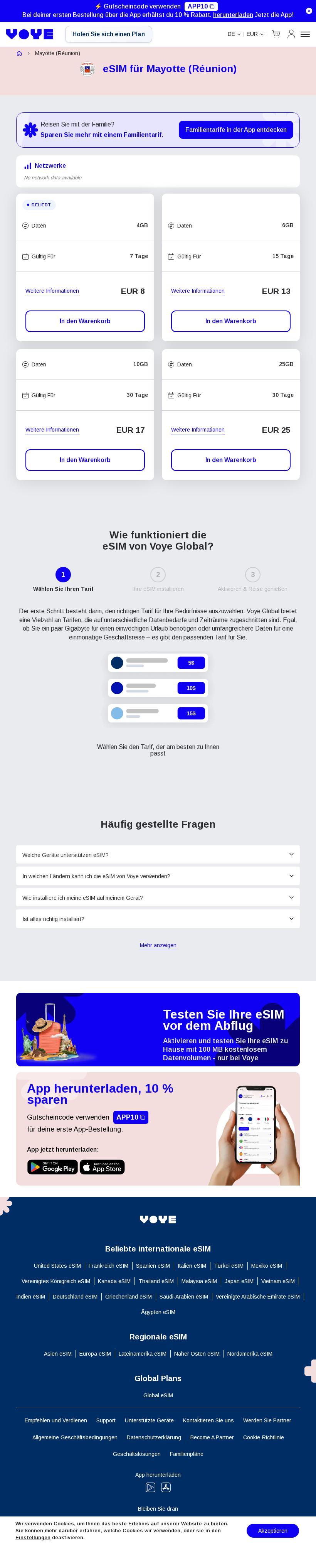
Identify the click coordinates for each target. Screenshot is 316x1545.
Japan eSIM (239, 1281)
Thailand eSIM (156, 1281)
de (231, 34)
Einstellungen (32, 1537)
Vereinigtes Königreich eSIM (56, 1281)
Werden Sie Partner (267, 1420)
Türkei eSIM (229, 1266)
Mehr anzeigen (158, 945)
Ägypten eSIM (158, 1312)
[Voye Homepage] (30, 34)
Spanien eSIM (153, 1266)
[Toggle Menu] (305, 34)
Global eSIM (158, 1395)
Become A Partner (212, 1437)
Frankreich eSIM (108, 1266)
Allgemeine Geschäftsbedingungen (75, 1437)
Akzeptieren (272, 1531)
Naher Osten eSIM (197, 1354)
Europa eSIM (95, 1354)
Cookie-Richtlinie (263, 1437)
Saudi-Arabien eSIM (184, 1297)
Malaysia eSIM (199, 1281)
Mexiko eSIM (266, 1266)
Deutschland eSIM (75, 1297)
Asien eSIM (58, 1354)
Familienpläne (186, 1454)
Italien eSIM (192, 1266)
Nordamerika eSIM (249, 1354)
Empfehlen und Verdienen (56, 1420)
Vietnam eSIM (278, 1281)
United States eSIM (57, 1266)
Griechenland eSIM (128, 1297)
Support (106, 1420)
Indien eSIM (30, 1297)
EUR (252, 34)
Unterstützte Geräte (149, 1420)
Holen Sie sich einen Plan (108, 34)
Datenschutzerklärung (154, 1437)
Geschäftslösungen (137, 1454)
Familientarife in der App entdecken (236, 130)
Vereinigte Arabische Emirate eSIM (258, 1297)
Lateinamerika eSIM (142, 1354)
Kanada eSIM (114, 1281)
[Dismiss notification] (309, 11)
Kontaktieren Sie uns (208, 1420)
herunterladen (233, 15)
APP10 (198, 6)
